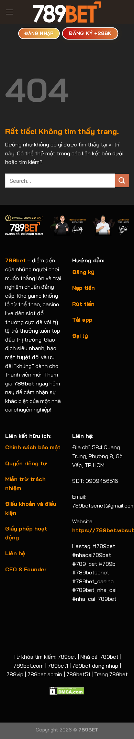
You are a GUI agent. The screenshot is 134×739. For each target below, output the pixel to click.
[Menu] (9, 11)
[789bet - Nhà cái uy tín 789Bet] (67, 12)
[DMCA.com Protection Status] (67, 690)
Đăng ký (83, 272)
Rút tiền (83, 303)
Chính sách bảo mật (32, 447)
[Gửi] (122, 180)
